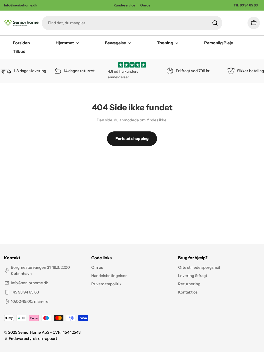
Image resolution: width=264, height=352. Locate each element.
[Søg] (215, 23)
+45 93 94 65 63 (25, 292)
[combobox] (132, 23)
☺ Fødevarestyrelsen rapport (30, 338)
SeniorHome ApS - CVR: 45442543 (49, 332)
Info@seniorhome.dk (29, 282)
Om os (145, 5)
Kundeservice (124, 5)
